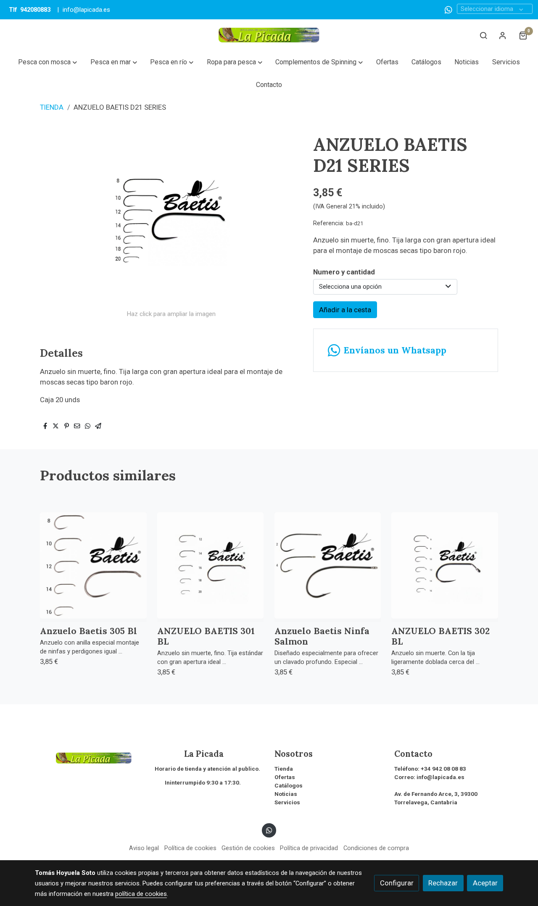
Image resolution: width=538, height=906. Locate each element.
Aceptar (485, 883)
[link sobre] (89, 757)
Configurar (397, 883)
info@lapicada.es (86, 9)
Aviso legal (144, 848)
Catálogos (288, 785)
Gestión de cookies (248, 848)
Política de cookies (190, 848)
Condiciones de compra (376, 848)
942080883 (35, 9)
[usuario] (503, 35)
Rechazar (443, 883)
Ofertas (284, 777)
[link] (269, 35)
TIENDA (51, 107)
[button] (48, 62)
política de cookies (141, 894)
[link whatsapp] (448, 9)
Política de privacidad (309, 848)
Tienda (283, 769)
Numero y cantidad (344, 272)
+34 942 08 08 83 (443, 769)
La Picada (189, 753)
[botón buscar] (483, 35)
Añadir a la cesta (345, 310)
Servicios (287, 802)
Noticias (285, 794)
